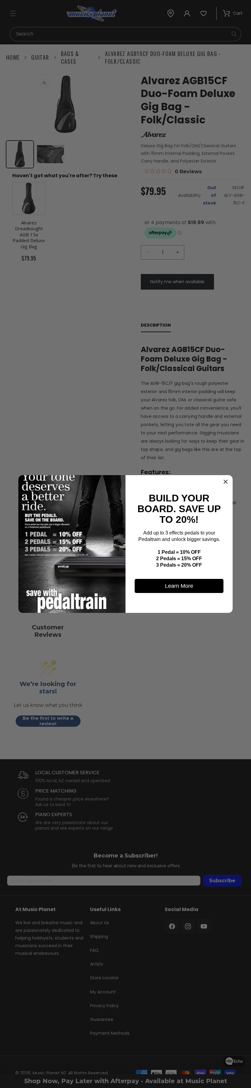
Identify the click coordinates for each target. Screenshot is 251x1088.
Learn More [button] (179, 586)
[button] (225, 482)
